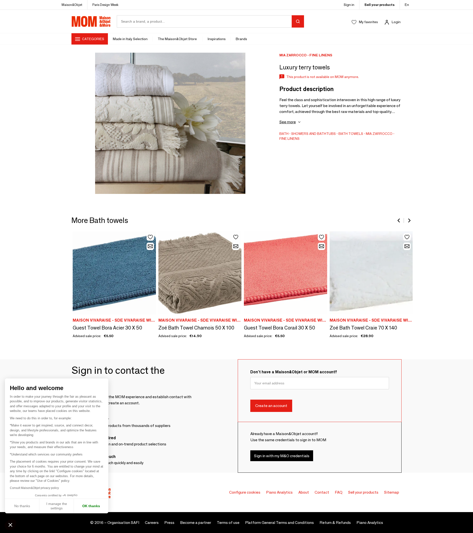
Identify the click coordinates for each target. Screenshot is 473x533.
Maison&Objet (72, 5)
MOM (91, 21)
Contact (322, 492)
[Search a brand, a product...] (298, 21)
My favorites (368, 22)
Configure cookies (244, 492)
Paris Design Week (105, 5)
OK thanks (91, 506)
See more (287, 122)
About (303, 492)
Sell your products (379, 4)
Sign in (349, 4)
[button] (10, 525)
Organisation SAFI (123, 522)
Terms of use (228, 522)
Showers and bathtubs (313, 133)
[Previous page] (399, 220)
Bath (283, 133)
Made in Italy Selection (130, 39)
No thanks (22, 506)
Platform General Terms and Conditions (279, 522)
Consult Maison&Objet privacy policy (34, 488)
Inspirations (217, 39)
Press (169, 522)
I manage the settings (56, 506)
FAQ (338, 492)
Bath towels (350, 133)
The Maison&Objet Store (178, 39)
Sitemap (391, 492)
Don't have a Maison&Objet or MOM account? (293, 372)
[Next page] (409, 220)
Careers (152, 522)
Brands (241, 39)
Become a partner (195, 522)
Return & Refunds (335, 522)
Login (396, 22)
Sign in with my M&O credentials (281, 456)
